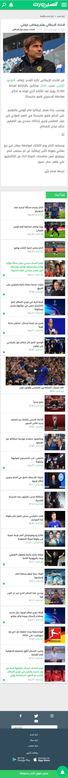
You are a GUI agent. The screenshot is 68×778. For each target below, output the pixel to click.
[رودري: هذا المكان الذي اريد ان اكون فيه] (55, 596)
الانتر (43, 85)
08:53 (51, 391)
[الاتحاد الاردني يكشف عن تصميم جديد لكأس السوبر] (55, 422)
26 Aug (31, 214)
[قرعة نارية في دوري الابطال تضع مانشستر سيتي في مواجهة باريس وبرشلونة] (55, 307)
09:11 (31, 484)
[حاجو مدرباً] (55, 403)
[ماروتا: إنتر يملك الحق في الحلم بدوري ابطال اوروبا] (55, 480)
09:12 (31, 600)
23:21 (31, 561)
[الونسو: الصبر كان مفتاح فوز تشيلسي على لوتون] (55, 345)
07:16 (31, 503)
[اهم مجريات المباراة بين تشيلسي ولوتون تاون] (35, 371)
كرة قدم (61, 16)
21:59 (31, 445)
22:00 (31, 638)
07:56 (31, 405)
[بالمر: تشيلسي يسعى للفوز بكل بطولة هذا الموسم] (55, 519)
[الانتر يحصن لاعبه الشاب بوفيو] (55, 249)
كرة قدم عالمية (47, 16)
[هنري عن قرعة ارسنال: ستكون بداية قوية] (55, 326)
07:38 (31, 291)
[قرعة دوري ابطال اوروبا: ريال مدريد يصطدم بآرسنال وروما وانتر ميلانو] (55, 615)
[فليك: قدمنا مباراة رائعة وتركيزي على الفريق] (55, 287)
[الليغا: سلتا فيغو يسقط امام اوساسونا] (55, 577)
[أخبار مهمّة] (4, 274)
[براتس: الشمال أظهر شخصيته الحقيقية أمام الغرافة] (55, 654)
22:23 (28, 542)
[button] (4, 5)
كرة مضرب (33, 745)
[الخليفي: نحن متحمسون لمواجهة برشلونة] (55, 461)
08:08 (31, 349)
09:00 (31, 426)
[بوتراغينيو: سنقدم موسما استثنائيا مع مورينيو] (55, 442)
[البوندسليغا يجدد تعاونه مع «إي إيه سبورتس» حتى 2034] (55, 635)
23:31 (31, 580)
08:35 (31, 523)
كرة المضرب (38, 542)
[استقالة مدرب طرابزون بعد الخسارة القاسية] (55, 500)
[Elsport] (45, 5)
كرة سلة (34, 740)
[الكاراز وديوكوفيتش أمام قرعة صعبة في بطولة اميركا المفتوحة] (55, 538)
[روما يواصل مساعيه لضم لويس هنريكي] (55, 230)
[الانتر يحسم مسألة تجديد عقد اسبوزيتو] (55, 210)
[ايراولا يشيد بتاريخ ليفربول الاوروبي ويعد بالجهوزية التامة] (55, 557)
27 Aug (31, 330)
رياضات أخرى (32, 752)
